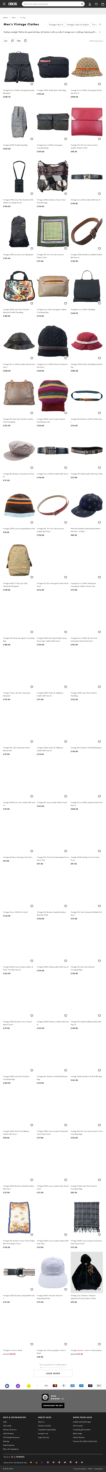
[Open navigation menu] (4, 4)
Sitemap (6, 1441)
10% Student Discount (11, 1437)
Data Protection (8, 1445)
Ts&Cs (90, 1469)
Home (5, 17)
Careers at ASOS (44, 1425)
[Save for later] (32, 84)
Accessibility (99, 1469)
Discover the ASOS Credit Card (85, 1441)
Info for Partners (79, 1437)
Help (5, 1422)
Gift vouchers (78, 1425)
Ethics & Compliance (11, 1449)
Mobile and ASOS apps (82, 1422)
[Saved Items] (96, 4)
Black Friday (77, 1433)
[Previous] (45, 25)
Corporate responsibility (47, 1429)
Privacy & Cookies (80, 1469)
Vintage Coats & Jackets (78, 24)
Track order (7, 1425)
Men (14, 17)
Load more (53, 1373)
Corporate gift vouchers (81, 1429)
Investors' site (43, 1433)
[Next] (100, 25)
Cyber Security (43, 1437)
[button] (31, 1462)
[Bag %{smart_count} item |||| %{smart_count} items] (103, 4)
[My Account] (90, 4)
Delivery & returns (10, 1429)
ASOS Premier (8, 1433)
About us (41, 1422)
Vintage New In (56, 24)
